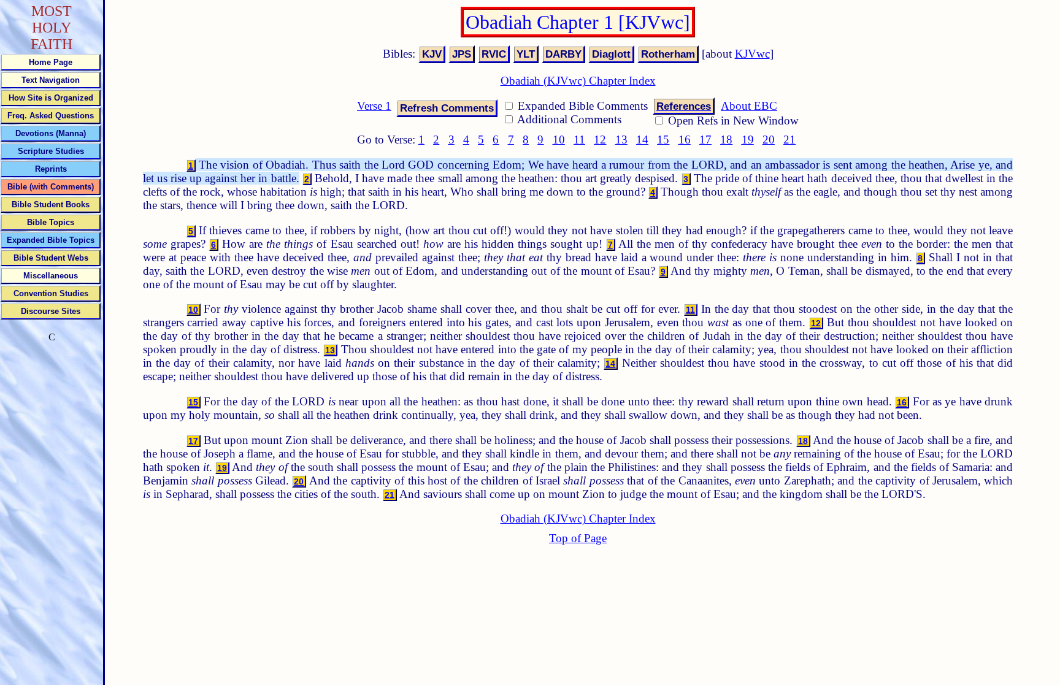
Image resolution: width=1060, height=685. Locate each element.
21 (789, 139)
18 (726, 139)
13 (621, 139)
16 (684, 139)
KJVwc (752, 53)
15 (663, 139)
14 (642, 139)
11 (579, 139)
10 (559, 139)
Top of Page (578, 538)
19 (748, 139)
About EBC (749, 105)
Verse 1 (374, 105)
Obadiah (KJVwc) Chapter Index (578, 80)
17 (705, 139)
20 (768, 139)
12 (600, 139)
